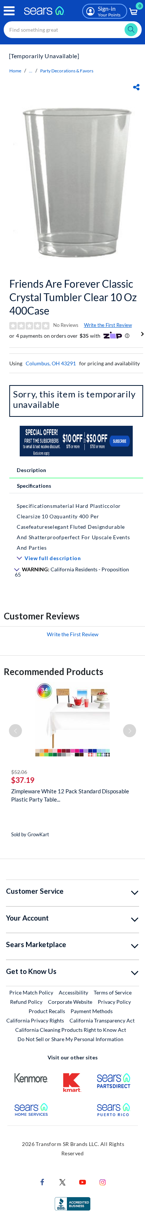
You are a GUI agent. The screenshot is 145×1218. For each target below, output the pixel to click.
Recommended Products (53, 671)
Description (31, 470)
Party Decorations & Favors (66, 71)
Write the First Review (108, 325)
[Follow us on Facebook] (42, 1181)
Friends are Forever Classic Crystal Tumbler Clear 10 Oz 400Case (73, 297)
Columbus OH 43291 (51, 363)
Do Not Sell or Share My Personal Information (70, 1039)
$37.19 (23, 779)
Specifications (34, 485)
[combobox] (73, 29)
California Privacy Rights (35, 1020)
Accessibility (73, 992)
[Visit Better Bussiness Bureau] (72, 1203)
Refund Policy (26, 1002)
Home (15, 71)
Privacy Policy (114, 1002)
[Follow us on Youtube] (82, 1181)
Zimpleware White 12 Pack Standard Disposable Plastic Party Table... (70, 795)
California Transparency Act (102, 1020)
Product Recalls (47, 1011)
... (30, 71)
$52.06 (19, 772)
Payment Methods (92, 1011)
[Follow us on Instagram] (102, 1181)
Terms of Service (113, 992)
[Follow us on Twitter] (62, 1181)
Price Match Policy (31, 992)
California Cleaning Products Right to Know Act (70, 1030)
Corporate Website (70, 1001)
